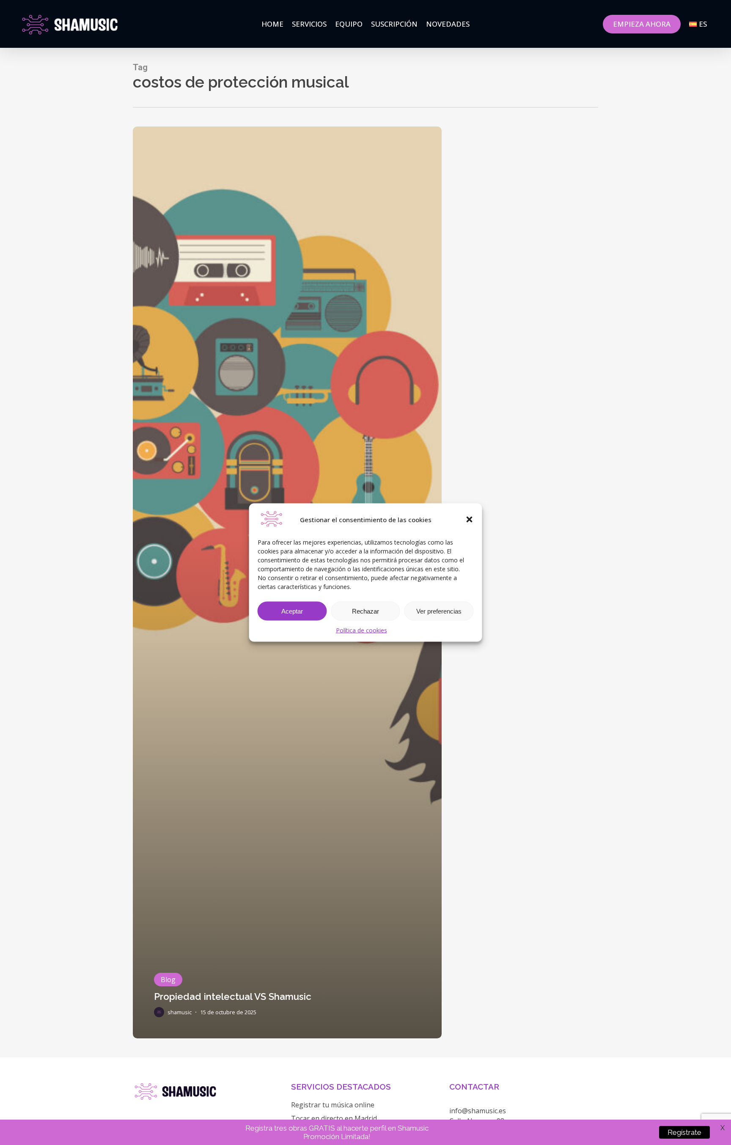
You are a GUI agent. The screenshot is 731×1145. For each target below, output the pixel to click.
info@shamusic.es (477, 1110)
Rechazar (365, 610)
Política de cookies (361, 630)
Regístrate (684, 1132)
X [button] (722, 1128)
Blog (168, 979)
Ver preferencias (439, 610)
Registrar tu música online (332, 1104)
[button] (469, 519)
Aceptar (292, 610)
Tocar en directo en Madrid (334, 1118)
